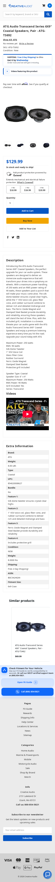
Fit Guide (27, 708)
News (27, 730)
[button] (8, 634)
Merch (27, 776)
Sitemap (27, 735)
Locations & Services (27, 726)
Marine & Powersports (27, 754)
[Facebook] (7, 237)
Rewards (27, 713)
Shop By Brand (27, 772)
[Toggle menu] (4, 6)
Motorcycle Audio (28, 763)
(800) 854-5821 (17, 675)
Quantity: (11, 198)
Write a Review (26, 43)
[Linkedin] (18, 237)
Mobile (27, 759)
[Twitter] (12, 237)
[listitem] (30, 634)
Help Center (27, 721)
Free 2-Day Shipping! (26, 57)
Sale (28, 768)
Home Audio (27, 750)
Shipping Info (27, 717)
